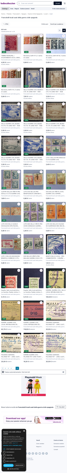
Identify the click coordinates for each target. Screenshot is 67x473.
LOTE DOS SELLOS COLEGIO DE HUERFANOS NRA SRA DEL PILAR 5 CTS (55, 225)
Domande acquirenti (59, 446)
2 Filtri (6, 24)
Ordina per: (44, 24)
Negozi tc (38, 446)
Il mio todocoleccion (58, 8)
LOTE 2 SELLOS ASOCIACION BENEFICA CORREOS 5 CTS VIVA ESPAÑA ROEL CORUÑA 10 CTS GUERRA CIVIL (10, 257)
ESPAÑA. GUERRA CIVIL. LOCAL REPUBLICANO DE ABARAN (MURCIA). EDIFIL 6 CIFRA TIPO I (32, 323)
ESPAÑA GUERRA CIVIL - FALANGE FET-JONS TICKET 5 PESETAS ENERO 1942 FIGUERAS (33, 356)
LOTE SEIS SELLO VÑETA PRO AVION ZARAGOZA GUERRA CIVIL (33, 225)
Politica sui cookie (28, 459)
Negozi (17, 8)
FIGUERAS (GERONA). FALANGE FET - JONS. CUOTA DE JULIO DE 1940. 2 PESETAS (55, 356)
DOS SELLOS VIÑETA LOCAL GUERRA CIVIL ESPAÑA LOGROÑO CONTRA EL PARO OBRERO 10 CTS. (55, 193)
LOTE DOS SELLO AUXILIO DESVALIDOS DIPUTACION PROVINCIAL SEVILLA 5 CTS (10, 225)
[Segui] (18, 35)
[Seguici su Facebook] (29, 453)
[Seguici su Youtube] (39, 453)
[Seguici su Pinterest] (36, 453)
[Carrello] (65, 3)
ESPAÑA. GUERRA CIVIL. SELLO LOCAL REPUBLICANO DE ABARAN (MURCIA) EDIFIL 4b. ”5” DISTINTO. (56, 291)
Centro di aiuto (58, 440)
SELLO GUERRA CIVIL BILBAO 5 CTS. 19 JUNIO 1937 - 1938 (33, 90)
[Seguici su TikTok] (43, 453)
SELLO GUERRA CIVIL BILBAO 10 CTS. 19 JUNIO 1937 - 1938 (10, 124)
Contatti (56, 449)
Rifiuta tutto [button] (19, 465)
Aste (11, 8)
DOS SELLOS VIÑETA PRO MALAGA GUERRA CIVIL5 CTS (33, 257)
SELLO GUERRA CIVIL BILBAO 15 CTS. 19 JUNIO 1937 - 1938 (55, 124)
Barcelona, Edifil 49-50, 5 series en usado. (56, 56)
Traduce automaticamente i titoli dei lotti (17, 372)
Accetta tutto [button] (8, 465)
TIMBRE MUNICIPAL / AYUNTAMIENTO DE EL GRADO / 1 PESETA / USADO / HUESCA (11, 57)
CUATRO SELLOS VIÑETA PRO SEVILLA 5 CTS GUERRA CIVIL (10, 192)
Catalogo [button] (5, 8)
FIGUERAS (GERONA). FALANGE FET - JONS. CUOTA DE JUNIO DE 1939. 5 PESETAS (11, 356)
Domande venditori (59, 443)
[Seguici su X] (33, 453)
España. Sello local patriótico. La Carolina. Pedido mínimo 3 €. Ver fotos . (33, 291)
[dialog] (14, 450)
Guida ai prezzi (24, 8)
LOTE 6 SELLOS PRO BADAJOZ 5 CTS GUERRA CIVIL (55, 158)
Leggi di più (15, 443)
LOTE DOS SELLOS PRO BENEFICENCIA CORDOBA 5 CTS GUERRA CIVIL (32, 193)
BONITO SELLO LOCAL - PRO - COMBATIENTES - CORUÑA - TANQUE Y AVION (55, 257)
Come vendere (40, 443)
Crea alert (62, 407)
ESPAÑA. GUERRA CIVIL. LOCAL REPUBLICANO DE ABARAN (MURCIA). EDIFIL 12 (10, 323)
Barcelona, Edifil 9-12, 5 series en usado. (33, 56)
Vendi (32, 8)
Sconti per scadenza (56, 24)
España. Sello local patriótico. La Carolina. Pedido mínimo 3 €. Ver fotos (11, 291)
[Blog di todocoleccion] (46, 453)
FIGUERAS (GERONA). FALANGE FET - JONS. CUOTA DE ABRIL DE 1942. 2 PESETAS (55, 323)
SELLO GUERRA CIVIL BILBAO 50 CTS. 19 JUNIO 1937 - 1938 (33, 158)
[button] (14, 445)
